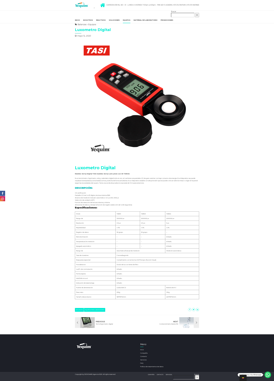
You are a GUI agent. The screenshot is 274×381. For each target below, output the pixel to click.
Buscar (173, 11)
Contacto (143, 356)
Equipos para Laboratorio (94, 310)
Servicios (143, 360)
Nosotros (88, 20)
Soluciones (114, 20)
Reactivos (101, 20)
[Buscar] (197, 15)
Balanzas (82, 24)
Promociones (167, 20)
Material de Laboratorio (145, 20)
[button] (268, 375)
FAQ (141, 363)
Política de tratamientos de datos (151, 366)
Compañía (143, 353)
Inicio (77, 20)
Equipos (126, 20)
